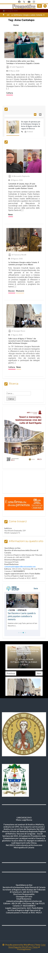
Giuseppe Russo (19, 331)
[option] (24, 126)
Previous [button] (11, 673)
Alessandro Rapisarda (22, 176)
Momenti (20, 291)
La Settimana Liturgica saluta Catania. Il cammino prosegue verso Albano (23, 263)
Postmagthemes (24, 949)
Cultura (9, 93)
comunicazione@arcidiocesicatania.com (20, 566)
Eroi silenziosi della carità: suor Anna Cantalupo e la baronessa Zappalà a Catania (22, 62)
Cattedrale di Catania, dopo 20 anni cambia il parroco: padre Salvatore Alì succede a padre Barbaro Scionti (22, 186)
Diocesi (11, 291)
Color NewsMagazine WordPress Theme (27, 946)
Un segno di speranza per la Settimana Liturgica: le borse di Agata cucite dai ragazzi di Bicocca (30, 121)
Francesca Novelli (20, 255)
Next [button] (39, 673)
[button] (39, 6)
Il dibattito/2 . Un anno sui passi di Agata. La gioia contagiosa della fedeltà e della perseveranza (24, 653)
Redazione (19, 662)
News (10, 214)
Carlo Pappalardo (18, 67)
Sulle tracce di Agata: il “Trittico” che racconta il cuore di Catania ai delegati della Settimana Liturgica (22, 341)
